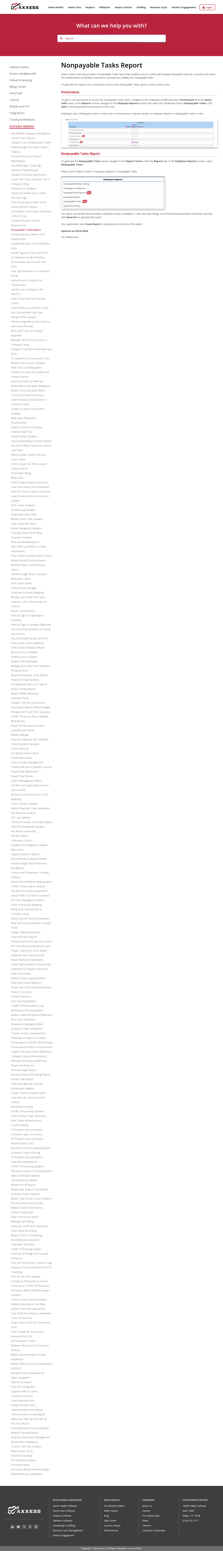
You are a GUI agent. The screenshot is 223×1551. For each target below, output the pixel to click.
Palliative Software (62, 1520)
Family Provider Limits (23, 1405)
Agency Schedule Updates (25, 1175)
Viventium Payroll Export (24, 170)
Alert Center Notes (21, 583)
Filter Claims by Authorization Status (31, 555)
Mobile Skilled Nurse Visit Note (28, 1304)
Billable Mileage (20, 734)
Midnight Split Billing (22, 1221)
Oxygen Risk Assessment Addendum (31, 1051)
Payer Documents (21, 973)
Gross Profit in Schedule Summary (30, 895)
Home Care (74, 7)
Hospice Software (62, 1515)
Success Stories (112, 1525)
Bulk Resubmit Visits (22, 1143)
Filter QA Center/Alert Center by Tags (31, 1262)
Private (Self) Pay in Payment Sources (31, 767)
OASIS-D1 (16, 1368)
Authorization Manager (24, 587)
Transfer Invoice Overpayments (28, 1033)
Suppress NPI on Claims (24, 1391)
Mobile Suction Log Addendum (28, 978)
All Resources (111, 1530)
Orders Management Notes (26, 780)
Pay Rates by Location (23, 812)
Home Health (56, 7)
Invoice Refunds (20, 748)
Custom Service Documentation (29, 1299)
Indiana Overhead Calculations (28, 1308)
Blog (106, 1515)
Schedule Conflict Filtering (25, 1152)
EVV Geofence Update (23, 1460)
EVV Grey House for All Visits (27, 1203)
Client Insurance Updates (25, 744)
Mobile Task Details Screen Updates (31, 1198)
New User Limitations (23, 1019)
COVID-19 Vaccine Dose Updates (29, 716)
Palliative (104, 7)
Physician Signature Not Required (29, 739)
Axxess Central (123, 7)
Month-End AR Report (23, 1184)
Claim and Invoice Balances (26, 982)
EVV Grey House (20, 1423)
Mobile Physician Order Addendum (30, 808)
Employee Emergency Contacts (28, 1037)
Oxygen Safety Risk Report (25, 932)
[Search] (61, 38)
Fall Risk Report (19, 835)
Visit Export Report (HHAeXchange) (30, 707)
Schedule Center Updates (25, 1194)
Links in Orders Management (27, 762)
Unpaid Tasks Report (23, 138)
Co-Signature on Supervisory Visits (30, 358)
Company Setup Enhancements (29, 1056)
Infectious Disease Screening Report (31, 1171)
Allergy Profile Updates (24, 317)
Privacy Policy (135, 1548)
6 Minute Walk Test (21, 431)
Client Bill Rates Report (24, 936)
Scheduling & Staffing (64, 1525)
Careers (146, 1510)
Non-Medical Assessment (25, 1239)
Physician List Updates (23, 188)
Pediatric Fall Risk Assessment (28, 702)
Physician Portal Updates (25, 679)
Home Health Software (65, 1505)
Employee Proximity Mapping (27, 592)
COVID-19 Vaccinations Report (28, 886)
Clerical (14, 100)
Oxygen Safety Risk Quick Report (29, 950)
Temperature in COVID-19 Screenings (32, 1042)
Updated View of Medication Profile (31, 142)
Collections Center (21, 840)
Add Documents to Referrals (27, 381)
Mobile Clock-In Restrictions (26, 1207)
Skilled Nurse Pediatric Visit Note (29, 969)
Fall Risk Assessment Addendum (29, 890)
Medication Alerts (21, 578)
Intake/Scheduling (20, 80)
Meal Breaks (18, 721)
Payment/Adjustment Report (27, 1409)
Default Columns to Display (26, 427)
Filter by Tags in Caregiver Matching (30, 624)
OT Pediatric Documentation (27, 1138)
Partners (146, 1525)
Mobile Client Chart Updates (27, 519)
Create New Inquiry (21, 757)
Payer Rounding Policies (24, 1161)
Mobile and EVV (19, 106)
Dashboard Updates (22, 1088)
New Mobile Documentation (27, 1474)
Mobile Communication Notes (28, 390)
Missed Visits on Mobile (24, 652)
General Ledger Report (24, 1070)
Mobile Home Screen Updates (28, 363)
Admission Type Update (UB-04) (29, 1418)
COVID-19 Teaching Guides (26, 1249)
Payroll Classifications (23, 610)
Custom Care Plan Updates (26, 1446)
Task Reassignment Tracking (26, 1083)
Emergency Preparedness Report (29, 1281)
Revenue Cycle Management (68, 1530)
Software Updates (21, 126)
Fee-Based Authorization (25, 753)
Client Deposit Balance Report (28, 647)
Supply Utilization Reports (25, 854)
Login (208, 7)
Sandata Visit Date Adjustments (29, 174)
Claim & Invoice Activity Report (28, 1414)
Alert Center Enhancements (26, 1120)
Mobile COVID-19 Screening (26, 1235)
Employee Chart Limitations (26, 1028)
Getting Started (19, 67)
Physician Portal (20, 698)
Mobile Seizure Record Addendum (30, 918)
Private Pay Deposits (22, 1065)
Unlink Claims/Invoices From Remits (31, 964)
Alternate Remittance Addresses (29, 1060)
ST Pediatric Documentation (27, 1129)
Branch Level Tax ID (22, 1451)
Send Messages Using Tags (26, 165)
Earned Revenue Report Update (29, 858)
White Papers (111, 1510)
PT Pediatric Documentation (27, 1157)
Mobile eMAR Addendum (25, 693)
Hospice (90, 7)
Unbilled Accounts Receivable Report (32, 822)
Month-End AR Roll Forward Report (30, 1148)
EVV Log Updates (21, 817)
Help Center (110, 1520)
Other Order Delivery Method (27, 643)
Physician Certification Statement (29, 1226)
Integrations (17, 113)
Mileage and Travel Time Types (28, 597)
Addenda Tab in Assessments (27, 955)
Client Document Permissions (27, 395)
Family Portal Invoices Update (28, 725)
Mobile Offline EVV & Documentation (31, 1363)
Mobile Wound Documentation (28, 560)
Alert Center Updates (23, 505)
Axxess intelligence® (22, 73)
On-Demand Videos (114, 1505)
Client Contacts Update (24, 803)
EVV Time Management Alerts (27, 900)
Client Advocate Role (22, 1400)
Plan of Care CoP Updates (25, 1276)
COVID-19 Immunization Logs (27, 1005)
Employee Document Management (30, 1437)
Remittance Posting (22, 1106)
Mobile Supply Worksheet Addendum (32, 1014)
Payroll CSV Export (21, 1382)
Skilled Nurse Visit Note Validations (31, 385)
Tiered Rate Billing (21, 473)
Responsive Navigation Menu (27, 1024)
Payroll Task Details (22, 776)
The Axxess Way (150, 1515)
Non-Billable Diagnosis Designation (30, 133)
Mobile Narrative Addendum (27, 959)
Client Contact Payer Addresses (29, 1115)
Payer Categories (20, 1377)
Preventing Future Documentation (30, 1428)
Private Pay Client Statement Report (31, 987)
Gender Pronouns (21, 996)
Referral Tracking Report (24, 1432)
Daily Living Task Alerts (23, 523)
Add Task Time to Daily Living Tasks (31, 491)
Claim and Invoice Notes (25, 1216)
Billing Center (17, 87)
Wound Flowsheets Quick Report (29, 675)
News (145, 1520)
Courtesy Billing (19, 1125)
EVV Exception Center (23, 1340)
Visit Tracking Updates (23, 1001)
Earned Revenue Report (24, 1180)
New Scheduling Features (25, 542)
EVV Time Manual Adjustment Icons (31, 946)
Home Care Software (64, 1510)
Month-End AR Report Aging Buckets (31, 881)
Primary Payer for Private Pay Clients (31, 941)
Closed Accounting (21, 1455)
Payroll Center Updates (24, 436)
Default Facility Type (22, 1212)
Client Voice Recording (23, 1230)
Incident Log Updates (23, 509)
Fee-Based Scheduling (23, 831)
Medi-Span (17, 477)
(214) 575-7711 (191, 1520)
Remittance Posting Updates (27, 1010)
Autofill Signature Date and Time (29, 252)
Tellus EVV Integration (23, 1386)
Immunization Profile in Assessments (32, 1047)
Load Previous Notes (23, 730)
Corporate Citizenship (153, 1530)
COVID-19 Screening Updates (27, 1111)
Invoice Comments (21, 991)
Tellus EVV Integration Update (28, 826)
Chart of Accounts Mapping (26, 904)
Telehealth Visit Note (22, 1244)
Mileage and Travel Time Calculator (30, 711)
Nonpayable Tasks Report (26, 229)
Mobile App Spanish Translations (29, 1189)
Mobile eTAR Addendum (24, 661)
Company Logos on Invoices (27, 1134)
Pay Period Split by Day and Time (29, 638)
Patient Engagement (184, 7)
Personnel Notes (20, 1464)
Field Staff (15, 93)
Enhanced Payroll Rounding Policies (31, 1074)
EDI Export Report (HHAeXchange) (30, 1469)
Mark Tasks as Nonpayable (26, 367)
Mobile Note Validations (24, 1441)
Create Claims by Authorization (28, 1093)
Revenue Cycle (158, 7)
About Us (147, 1505)
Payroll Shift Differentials (25, 771)
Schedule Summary (22, 1396)
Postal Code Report (22, 1079)
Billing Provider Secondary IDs (27, 1373)
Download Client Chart (24, 514)
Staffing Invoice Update (24, 656)
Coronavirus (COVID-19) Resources (30, 1285)
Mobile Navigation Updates (26, 528)
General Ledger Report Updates (29, 574)
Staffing (141, 7)
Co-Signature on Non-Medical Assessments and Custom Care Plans (29, 262)
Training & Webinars (22, 119)
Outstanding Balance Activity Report (31, 441)
